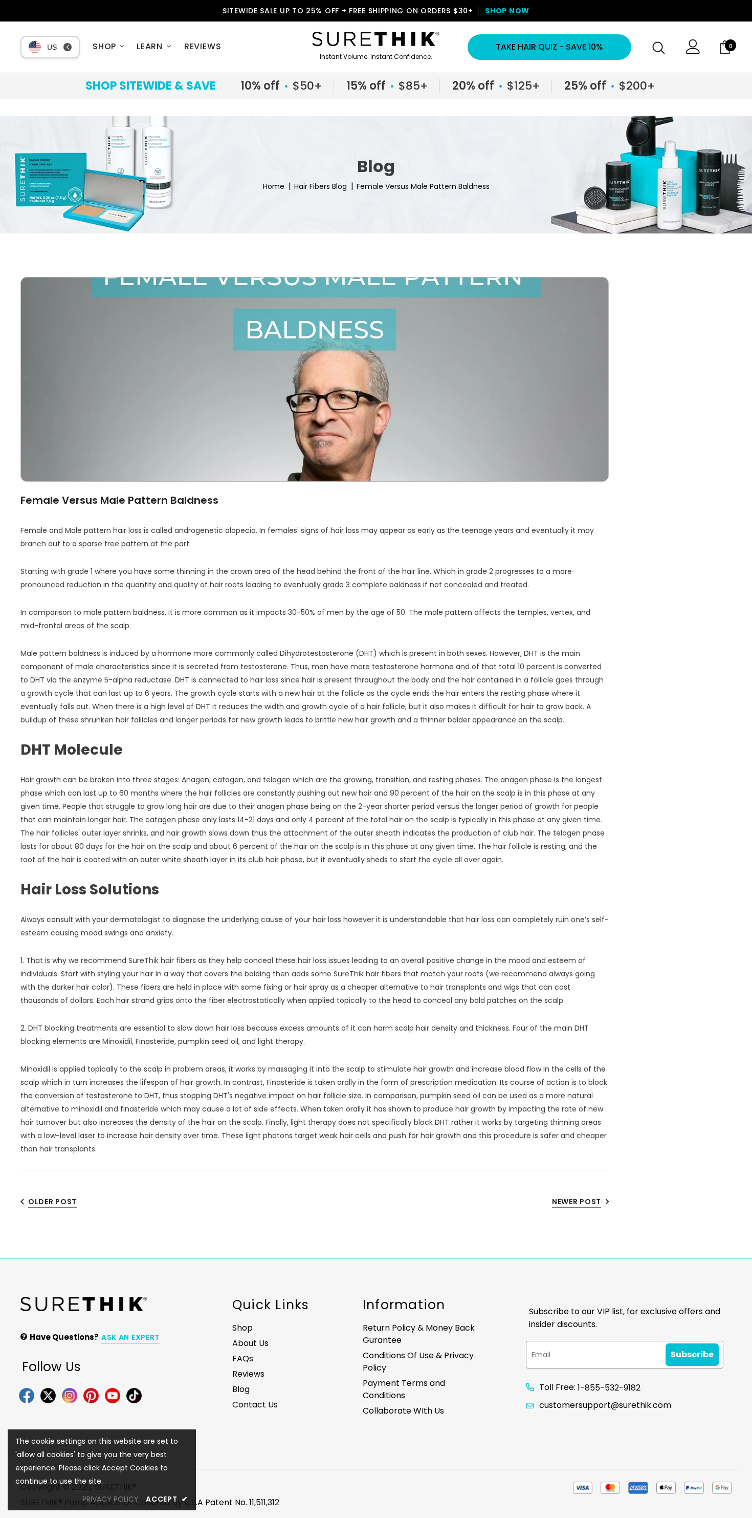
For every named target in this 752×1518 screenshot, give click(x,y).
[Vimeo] (134, 1394)
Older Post (52, 1201)
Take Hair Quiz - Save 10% (549, 47)
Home (273, 186)
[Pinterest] (91, 1394)
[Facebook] (26, 1394)
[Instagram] (69, 1394)
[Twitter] (48, 1394)
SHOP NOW (506, 11)
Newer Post (576, 1201)
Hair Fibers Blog (320, 186)
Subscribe (692, 1354)
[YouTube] (112, 1394)
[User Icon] (693, 51)
